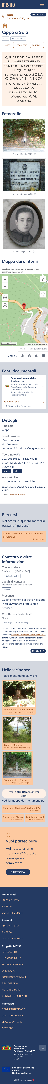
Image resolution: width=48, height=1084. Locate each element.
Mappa (36, 44)
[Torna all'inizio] (42, 1048)
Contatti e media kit (14, 995)
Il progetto (9, 951)
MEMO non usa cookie (23, 1080)
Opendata (8, 970)
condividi (37, 15)
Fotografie (21, 44)
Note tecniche (11, 989)
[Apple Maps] (36, 356)
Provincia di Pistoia (13, 818)
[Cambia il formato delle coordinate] (18, 455)
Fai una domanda (13, 964)
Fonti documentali (14, 977)
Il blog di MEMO (11, 958)
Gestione (7, 1028)
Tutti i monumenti (35, 818)
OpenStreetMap (32, 345)
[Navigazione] (42, 4)
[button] (35, 154)
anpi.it (16, 1059)
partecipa (20, 872)
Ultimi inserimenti (13, 913)
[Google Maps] (29, 356)
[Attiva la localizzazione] (5, 305)
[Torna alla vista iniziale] (43, 294)
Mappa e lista (11, 901)
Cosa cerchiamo (12, 1015)
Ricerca (11, 907)
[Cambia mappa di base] (5, 297)
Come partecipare (13, 1009)
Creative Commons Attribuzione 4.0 (28, 634)
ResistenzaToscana (17, 494)
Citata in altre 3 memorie (19, 406)
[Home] (8, 4)
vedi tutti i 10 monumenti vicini (24, 793)
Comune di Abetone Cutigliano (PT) (21, 809)
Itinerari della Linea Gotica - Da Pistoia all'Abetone (24, 536)
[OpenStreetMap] (22, 356)
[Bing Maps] (43, 356)
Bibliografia (10, 983)
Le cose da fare (12, 1021)
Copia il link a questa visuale (34, 349)
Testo (7, 44)
